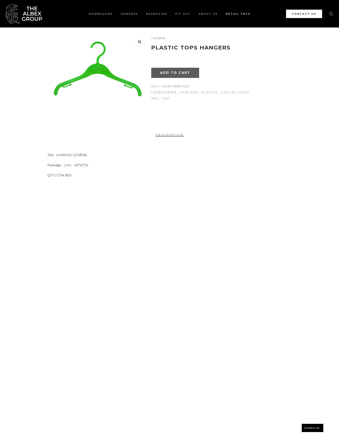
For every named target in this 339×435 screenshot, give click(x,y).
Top (165, 98)
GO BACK (158, 38)
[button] (139, 42)
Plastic (210, 92)
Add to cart (175, 73)
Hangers (189, 92)
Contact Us (311, 428)
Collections (235, 92)
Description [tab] (170, 134)
